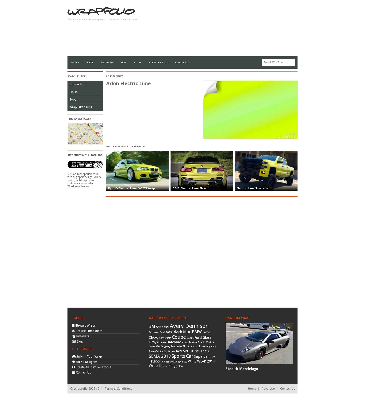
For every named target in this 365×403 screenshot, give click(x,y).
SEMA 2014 (202, 351)
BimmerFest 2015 (160, 332)
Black (177, 332)
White (192, 361)
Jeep (186, 342)
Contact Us (182, 62)
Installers (106, 62)
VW (185, 361)
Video (166, 362)
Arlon (159, 327)
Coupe (179, 337)
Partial (194, 346)
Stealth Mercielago (242, 369)
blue (187, 331)
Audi (166, 326)
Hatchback (175, 342)
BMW (197, 331)
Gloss (206, 337)
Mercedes (176, 346)
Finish (73, 92)
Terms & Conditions (118, 388)
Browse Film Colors (88, 331)
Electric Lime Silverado (252, 188)
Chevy (154, 337)
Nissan (186, 346)
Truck (154, 361)
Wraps (75, 62)
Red (179, 351)
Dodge (190, 338)
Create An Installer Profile (93, 367)
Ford (198, 337)
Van (161, 362)
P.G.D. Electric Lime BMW (189, 188)
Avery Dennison (189, 326)
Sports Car (182, 356)
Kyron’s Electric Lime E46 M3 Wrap (131, 188)
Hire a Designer (86, 362)
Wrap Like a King (80, 107)
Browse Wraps (85, 325)
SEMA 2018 (160, 356)
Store (137, 62)
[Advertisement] (228, 29)
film (123, 62)
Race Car (154, 351)
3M (152, 326)
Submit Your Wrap (89, 356)
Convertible (165, 338)
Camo (206, 332)
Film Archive (114, 76)
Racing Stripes (167, 351)
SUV (212, 357)
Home (252, 388)
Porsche (203, 346)
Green (161, 342)
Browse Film (77, 84)
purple (212, 346)
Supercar (201, 356)
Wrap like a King (162, 365)
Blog (89, 62)
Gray (152, 342)
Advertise (268, 388)
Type (72, 99)
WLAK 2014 (206, 361)
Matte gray (163, 346)
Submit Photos (158, 62)
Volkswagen (176, 361)
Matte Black (197, 342)
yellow (179, 366)
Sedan (188, 350)
